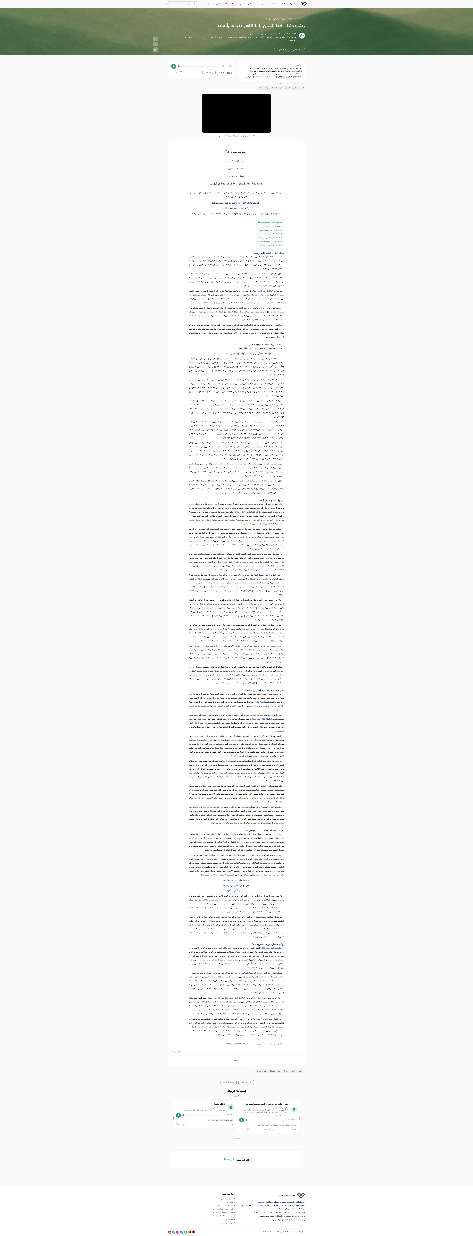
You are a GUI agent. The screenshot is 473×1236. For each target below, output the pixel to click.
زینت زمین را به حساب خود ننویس (269, 230)
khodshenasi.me (287, 1195)
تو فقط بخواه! (282, 1104)
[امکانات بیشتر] (241, 1104)
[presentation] (299, 1118)
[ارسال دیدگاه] (181, 73)
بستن (236, 1060)
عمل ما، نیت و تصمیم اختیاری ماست (268, 237)
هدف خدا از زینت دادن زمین (271, 226)
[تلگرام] (181, 1232)
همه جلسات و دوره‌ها (225, 1206)
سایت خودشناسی (287, 1231)
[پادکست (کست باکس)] (185, 1232)
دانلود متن (208, 72)
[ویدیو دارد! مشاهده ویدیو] (188, 1127)
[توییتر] (174, 1232)
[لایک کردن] (174, 73)
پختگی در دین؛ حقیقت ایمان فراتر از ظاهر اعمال (206, 1104)
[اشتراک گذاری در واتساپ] (155, 49)
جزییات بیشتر (244, 1125)
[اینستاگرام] (177, 1232)
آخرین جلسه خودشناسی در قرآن (222, 1209)
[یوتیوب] (170, 1232)
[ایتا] (189, 1232)
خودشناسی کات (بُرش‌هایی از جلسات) (219, 1216)
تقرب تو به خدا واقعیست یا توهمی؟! (268, 241)
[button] (239, 1138)
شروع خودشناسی (288, 4)
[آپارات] (193, 1232)
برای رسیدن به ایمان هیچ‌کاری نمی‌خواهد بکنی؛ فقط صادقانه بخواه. (267, 1110)
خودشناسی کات (230, 4)
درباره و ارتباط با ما (226, 1223)
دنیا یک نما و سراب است (272, 234)
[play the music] (173, 66)
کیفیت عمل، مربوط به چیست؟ (270, 245)
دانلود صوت (222, 72)
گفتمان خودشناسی (246, 4)
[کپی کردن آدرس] (155, 39)
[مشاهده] (292, 1107)
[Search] (195, 4)
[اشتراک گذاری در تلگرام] (155, 44)
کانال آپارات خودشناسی (226, 136)
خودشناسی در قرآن (262, 4)
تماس (207, 4)
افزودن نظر (228, 1159)
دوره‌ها (275, 4)
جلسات (297, 18)
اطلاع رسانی (217, 4)
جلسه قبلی (297, 49)
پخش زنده (229, 1202)
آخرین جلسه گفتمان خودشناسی (222, 1213)
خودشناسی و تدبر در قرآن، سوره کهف (277, 18)
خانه (303, 18)
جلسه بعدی (282, 49)
